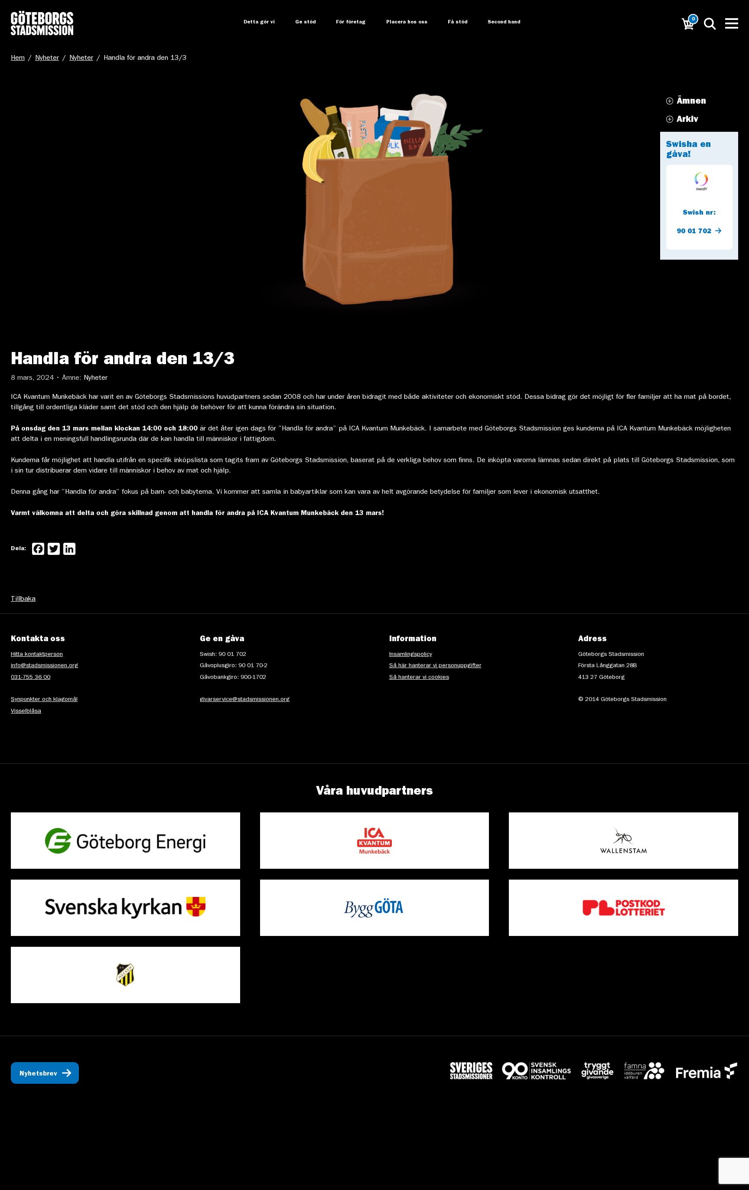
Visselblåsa (26, 711)
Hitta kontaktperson (37, 655)
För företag (343, 22)
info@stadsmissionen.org (44, 666)
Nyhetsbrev (38, 1074)
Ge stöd (297, 22)
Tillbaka (23, 599)
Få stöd (452, 22)
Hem (18, 58)
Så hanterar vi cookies (419, 678)
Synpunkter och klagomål (44, 700)
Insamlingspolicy (410, 655)
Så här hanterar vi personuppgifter (435, 666)
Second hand (499, 22)
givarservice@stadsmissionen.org (245, 700)
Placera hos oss (400, 22)
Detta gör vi (250, 22)
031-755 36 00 (30, 678)
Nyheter (47, 58)
